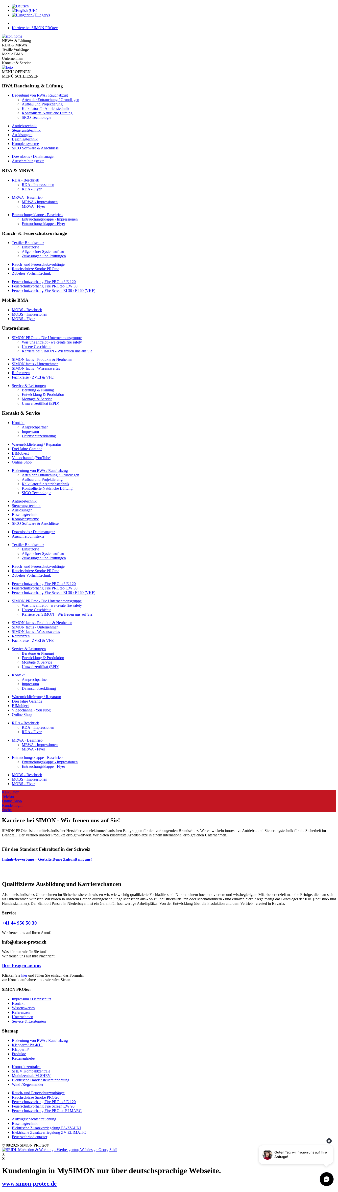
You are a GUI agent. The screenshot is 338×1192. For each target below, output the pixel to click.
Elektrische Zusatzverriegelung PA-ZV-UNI (46, 1128)
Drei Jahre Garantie (27, 449)
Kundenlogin (12, 805)
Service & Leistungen (29, 386)
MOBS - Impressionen (29, 314)
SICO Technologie (36, 117)
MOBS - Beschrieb (27, 310)
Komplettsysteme (25, 143)
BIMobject (20, 453)
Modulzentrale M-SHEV (31, 1075)
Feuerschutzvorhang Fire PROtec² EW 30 (44, 286)
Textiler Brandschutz (28, 243)
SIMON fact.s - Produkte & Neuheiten (42, 359)
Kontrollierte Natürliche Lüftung (47, 113)
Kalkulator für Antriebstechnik (45, 108)
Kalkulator (10, 792)
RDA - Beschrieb (25, 180)
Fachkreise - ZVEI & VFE (33, 377)
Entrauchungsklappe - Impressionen (50, 219)
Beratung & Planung (38, 390)
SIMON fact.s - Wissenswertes (36, 368)
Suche (7, 810)
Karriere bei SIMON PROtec (35, 28)
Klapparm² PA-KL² (27, 1045)
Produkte (19, 1054)
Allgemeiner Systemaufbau (43, 251)
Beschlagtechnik (25, 139)
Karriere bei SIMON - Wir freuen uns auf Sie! (58, 351)
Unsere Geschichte (36, 346)
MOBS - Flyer (23, 319)
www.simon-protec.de (29, 1183)
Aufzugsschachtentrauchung (34, 1119)
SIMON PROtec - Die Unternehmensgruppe (47, 338)
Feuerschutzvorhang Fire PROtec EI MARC (47, 1111)
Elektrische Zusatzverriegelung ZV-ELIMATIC (49, 1132)
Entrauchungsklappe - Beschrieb (37, 215)
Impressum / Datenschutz (31, 999)
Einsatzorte (30, 247)
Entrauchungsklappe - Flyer (43, 224)
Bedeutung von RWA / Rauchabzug (40, 95)
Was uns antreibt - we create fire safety (52, 342)
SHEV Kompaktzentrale (31, 1071)
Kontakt (18, 423)
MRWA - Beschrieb (27, 197)
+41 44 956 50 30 (19, 923)
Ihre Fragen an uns (21, 965)
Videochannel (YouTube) (31, 458)
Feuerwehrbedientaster (29, 1137)
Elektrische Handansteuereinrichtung (40, 1080)
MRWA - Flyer (33, 206)
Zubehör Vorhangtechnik (31, 273)
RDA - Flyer (32, 189)
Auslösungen (22, 135)
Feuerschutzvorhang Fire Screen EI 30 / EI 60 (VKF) (53, 290)
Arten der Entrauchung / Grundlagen (50, 100)
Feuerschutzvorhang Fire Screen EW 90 (43, 1106)
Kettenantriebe (23, 1058)
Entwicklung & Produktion (43, 394)
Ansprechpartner (35, 427)
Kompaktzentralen (26, 1067)
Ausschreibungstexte (28, 161)
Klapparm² (20, 1049)
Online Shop (22, 462)
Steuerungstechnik (26, 130)
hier (24, 975)
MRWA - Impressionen (40, 202)
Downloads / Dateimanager (33, 156)
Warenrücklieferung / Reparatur (36, 444)
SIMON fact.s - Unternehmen (35, 364)
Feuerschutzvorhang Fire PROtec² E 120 (44, 282)
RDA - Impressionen (38, 184)
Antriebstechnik (24, 126)
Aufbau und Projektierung (42, 104)
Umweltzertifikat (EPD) (40, 403)
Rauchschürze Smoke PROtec (35, 269)
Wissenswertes (23, 1008)
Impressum (30, 431)
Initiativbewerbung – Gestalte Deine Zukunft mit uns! (47, 859)
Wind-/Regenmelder (27, 1084)
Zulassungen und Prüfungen (44, 256)
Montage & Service (37, 399)
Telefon (8, 796)
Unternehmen (22, 1017)
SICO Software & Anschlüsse (35, 148)
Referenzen (21, 373)
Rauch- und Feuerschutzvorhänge (38, 264)
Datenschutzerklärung (39, 436)
